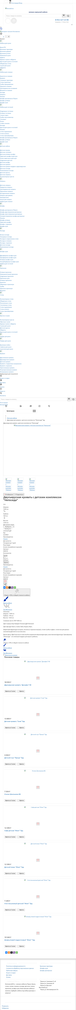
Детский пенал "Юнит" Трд (14, 867)
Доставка (9, 975)
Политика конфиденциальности (15, 966)
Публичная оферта (11, 970)
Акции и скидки (11, 972)
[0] (8, 21)
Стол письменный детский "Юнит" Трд (18, 903)
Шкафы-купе (44, 968)
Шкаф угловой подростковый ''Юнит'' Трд (19, 940)
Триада (5, 539)
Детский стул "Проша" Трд (14, 758)
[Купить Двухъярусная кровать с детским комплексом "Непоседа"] (8, 484)
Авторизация (4, 404)
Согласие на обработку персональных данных (20, 968)
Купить (6, 562)
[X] (10, 587)
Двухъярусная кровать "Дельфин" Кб (17, 685)
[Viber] (12, 587)
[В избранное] (5, 581)
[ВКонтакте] (4, 587)
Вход (20, 3)
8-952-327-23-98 (62, 20)
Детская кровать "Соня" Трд (14, 721)
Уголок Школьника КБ (12, 794)
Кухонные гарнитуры (46, 966)
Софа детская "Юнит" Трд (13, 831)
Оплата (8, 977)
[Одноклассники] (7, 587)
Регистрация (15, 3)
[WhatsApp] (15, 587)
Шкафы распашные (46, 970)
